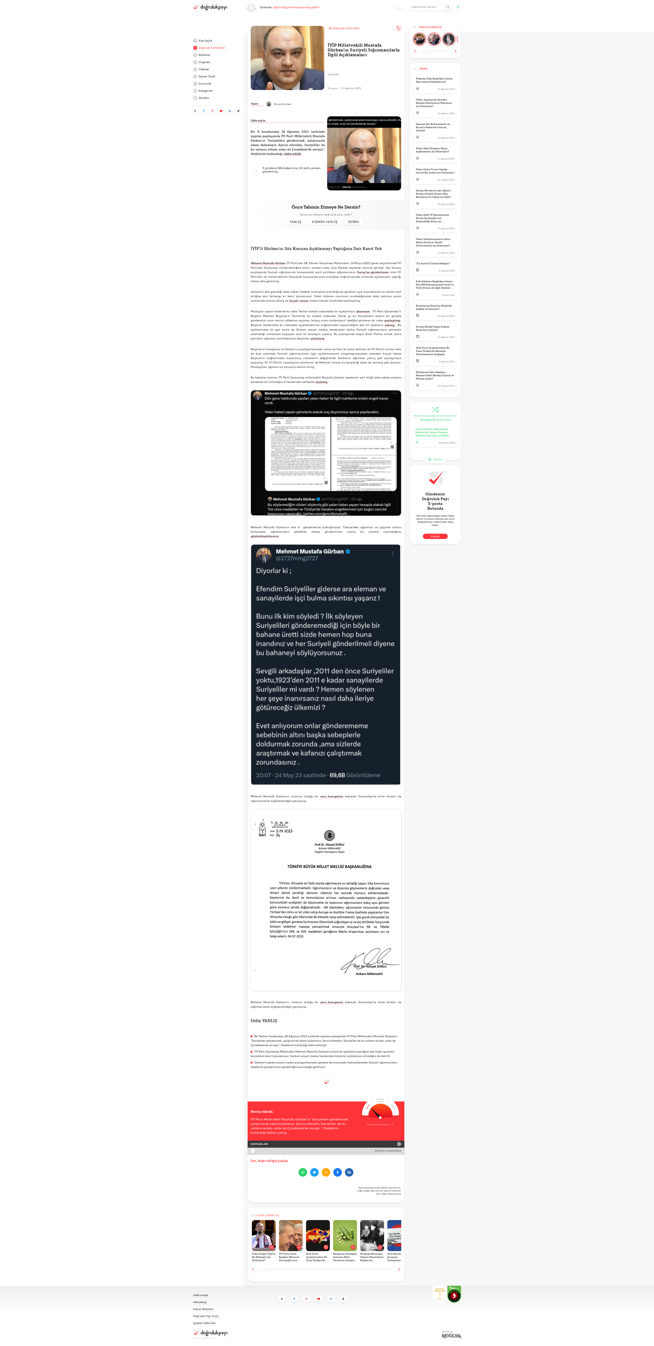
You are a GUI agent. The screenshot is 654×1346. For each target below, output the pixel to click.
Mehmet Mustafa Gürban (268, 263)
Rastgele (438, 459)
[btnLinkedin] (349, 1173)
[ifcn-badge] (439, 1294)
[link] (218, 41)
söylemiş (321, 382)
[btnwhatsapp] (303, 1173)
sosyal (303, 300)
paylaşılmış (392, 320)
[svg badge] (454, 1294)
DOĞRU (353, 222)
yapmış (390, 325)
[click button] (448, 7)
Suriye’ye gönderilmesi (373, 272)
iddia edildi (292, 154)
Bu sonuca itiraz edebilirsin (378, 1125)
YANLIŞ (295, 222)
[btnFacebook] (337, 1173)
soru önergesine (331, 796)
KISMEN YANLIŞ (324, 222)
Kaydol (435, 536)
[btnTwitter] (314, 1173)
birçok (293, 300)
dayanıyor (363, 311)
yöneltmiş (317, 338)
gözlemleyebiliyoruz (265, 536)
